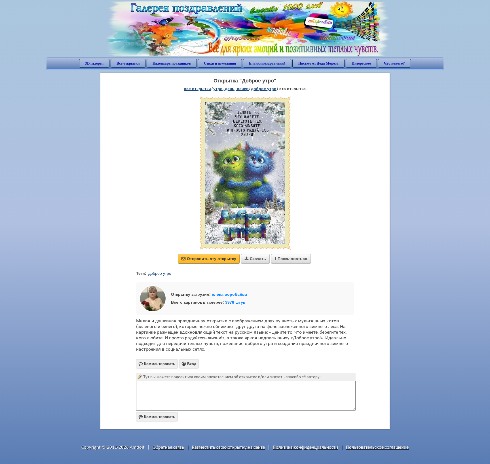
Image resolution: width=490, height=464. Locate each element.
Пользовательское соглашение (377, 447)
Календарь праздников (172, 63)
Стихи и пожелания (220, 63)
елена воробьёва (229, 294)
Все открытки (128, 63)
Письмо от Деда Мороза (318, 63)
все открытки (197, 88)
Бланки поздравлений (267, 63)
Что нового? (394, 63)
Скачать (255, 258)
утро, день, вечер (231, 88)
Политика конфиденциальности (305, 447)
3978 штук (235, 302)
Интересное (361, 63)
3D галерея (94, 63)
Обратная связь (168, 447)
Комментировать (157, 417)
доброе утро (263, 88)
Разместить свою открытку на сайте (228, 447)
